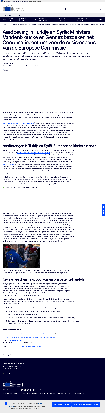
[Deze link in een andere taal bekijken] (55, 334)
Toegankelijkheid (79, 393)
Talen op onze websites (30, 393)
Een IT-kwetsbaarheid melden (11, 393)
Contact (99, 19)
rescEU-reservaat (8, 164)
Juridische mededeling (64, 393)
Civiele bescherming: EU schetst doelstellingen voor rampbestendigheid (31, 337)
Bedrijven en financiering (62, 19)
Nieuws (15, 24)
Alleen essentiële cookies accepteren (86, 404)
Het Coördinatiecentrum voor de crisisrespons (18, 123)
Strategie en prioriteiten (24, 19)
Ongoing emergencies (14, 340)
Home (4, 19)
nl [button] (66, 9)
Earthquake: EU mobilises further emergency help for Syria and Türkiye (30, 334)
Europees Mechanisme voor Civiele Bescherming (33, 152)
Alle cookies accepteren (62, 404)
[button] (14, 355)
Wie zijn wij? (11, 19)
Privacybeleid (51, 393)
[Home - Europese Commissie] (16, 8)
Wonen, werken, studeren (82, 19)
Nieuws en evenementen (43, 19)
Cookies (42, 393)
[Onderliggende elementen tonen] (18, 19)
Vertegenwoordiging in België (31, 346)
